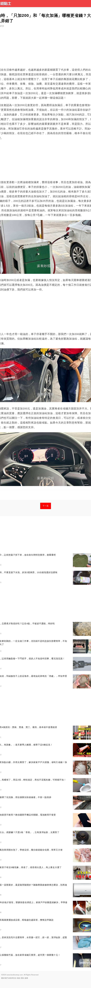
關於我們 (4, 978)
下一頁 (46, 506)
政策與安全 (12, 978)
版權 (26, 978)
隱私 (22, 978)
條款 (18, 978)
